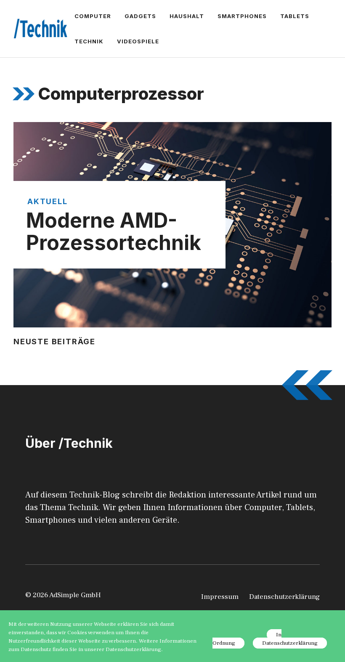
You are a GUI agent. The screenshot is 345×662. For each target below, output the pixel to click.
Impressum (220, 596)
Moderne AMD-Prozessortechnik (113, 231)
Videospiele (138, 41)
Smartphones (242, 16)
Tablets (294, 16)
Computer (92, 16)
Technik (89, 41)
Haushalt (187, 16)
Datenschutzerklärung (284, 596)
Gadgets (140, 16)
